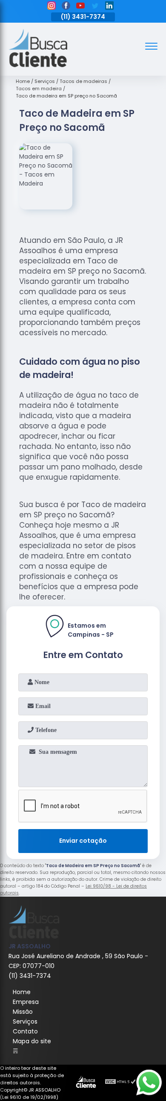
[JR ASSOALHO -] (38, 65)
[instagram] (51, 6)
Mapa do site (32, 1041)
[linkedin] (109, 6)
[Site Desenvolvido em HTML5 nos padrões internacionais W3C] (120, 1082)
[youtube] (80, 6)
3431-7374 (88, 16)
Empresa (26, 1002)
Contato (25, 1031)
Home (22, 992)
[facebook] (66, 6)
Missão (23, 1011)
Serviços (25, 1021)
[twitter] (95, 6)
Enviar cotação (83, 840)
